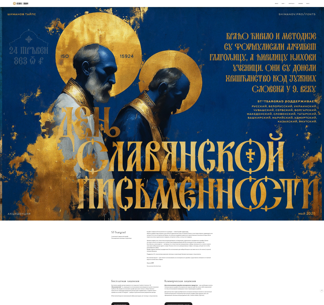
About (276, 3)
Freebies (300, 3)
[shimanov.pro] (20, 3)
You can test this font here (154, 266)
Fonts (307, 3)
